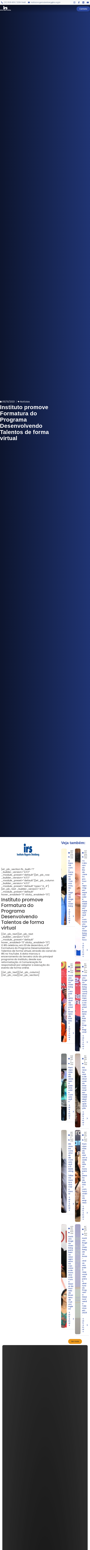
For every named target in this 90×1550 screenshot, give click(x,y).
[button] (75, 1341)
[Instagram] (74, 2)
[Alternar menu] (44, 9)
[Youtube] (88, 2)
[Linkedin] (83, 2)
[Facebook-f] (79, 2)
